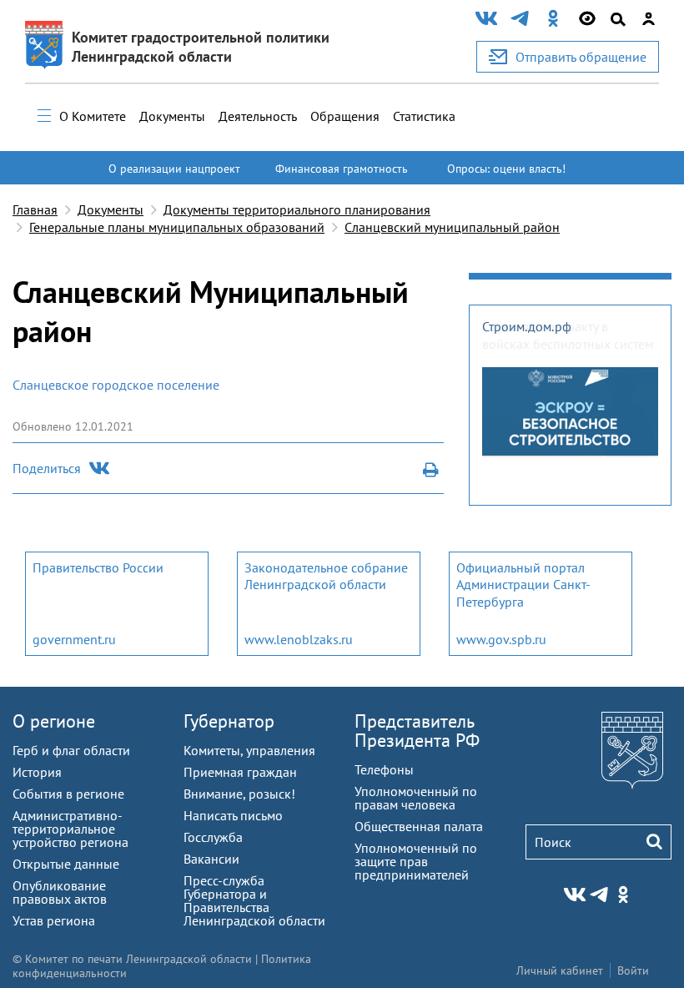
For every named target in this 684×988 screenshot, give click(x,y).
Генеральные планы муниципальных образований (176, 227)
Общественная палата (419, 826)
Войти (633, 970)
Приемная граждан (240, 772)
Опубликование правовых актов (60, 892)
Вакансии (211, 858)
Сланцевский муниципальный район (452, 227)
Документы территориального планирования (296, 209)
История (37, 772)
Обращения (345, 116)
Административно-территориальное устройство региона (70, 828)
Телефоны (384, 769)
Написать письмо (233, 815)
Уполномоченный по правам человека (416, 798)
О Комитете (92, 116)
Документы (172, 116)
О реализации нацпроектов (174, 176)
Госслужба (213, 837)
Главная (35, 209)
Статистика (424, 116)
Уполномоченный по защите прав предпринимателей (416, 861)
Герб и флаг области (71, 750)
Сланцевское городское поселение (116, 384)
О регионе (54, 721)
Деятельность (258, 116)
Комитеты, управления (249, 750)
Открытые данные (66, 863)
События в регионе (68, 793)
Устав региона (54, 920)
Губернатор (229, 721)
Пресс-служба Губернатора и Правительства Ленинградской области (254, 900)
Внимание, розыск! (239, 793)
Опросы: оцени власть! (506, 168)
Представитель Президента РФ (417, 730)
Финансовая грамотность (341, 168)
